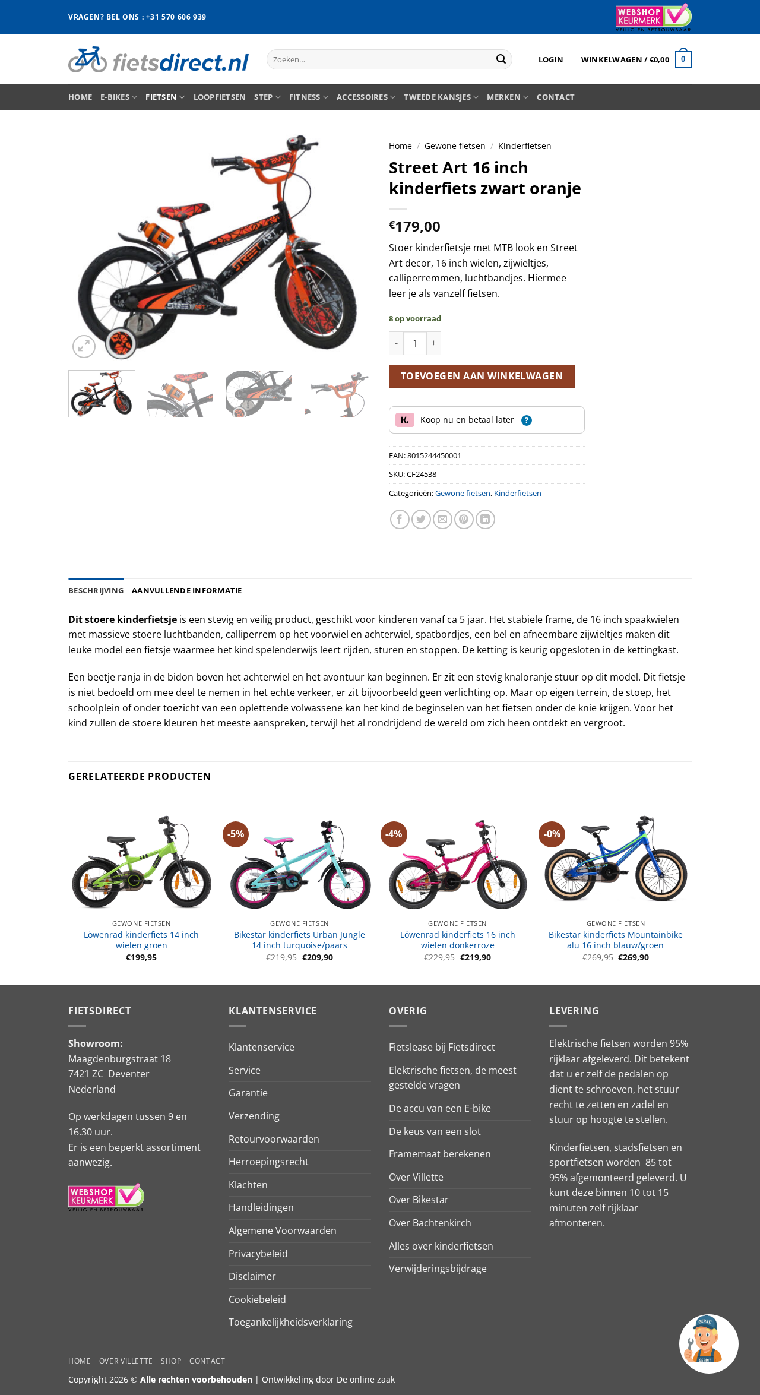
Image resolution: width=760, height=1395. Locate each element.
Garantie (248, 1092)
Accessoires (362, 96)
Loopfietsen (220, 96)
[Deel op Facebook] (400, 519)
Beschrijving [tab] (96, 590)
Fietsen (161, 96)
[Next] (350, 247)
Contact (556, 96)
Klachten (248, 1184)
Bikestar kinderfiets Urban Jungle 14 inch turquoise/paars (299, 940)
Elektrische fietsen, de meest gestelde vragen (453, 1078)
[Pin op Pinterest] (464, 519)
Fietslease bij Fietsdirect (442, 1047)
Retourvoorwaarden (274, 1139)
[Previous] (89, 247)
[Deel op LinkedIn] (485, 519)
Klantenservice (261, 1047)
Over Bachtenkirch (430, 1222)
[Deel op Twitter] (421, 519)
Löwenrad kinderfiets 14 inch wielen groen (141, 940)
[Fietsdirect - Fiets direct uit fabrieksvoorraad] (158, 59)
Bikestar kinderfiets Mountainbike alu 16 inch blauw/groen (616, 940)
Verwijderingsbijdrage (438, 1268)
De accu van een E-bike (440, 1108)
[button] (551, 59)
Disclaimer (252, 1276)
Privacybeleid (258, 1253)
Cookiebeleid (257, 1299)
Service (245, 1070)
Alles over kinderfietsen (441, 1245)
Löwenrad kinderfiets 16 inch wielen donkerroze (457, 940)
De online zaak (366, 1379)
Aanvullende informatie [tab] (187, 590)
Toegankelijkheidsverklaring (291, 1321)
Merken (504, 96)
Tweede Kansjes (437, 96)
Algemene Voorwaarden (283, 1230)
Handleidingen (261, 1207)
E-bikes (114, 96)
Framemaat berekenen (440, 1153)
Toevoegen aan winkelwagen (482, 375)
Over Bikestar (419, 1199)
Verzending (254, 1115)
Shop (171, 1361)
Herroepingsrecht (269, 1161)
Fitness (305, 96)
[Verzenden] (501, 59)
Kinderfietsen (525, 145)
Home (80, 96)
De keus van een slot (435, 1131)
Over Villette (416, 1177)
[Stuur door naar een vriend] (442, 519)
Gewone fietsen (455, 145)
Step (263, 96)
